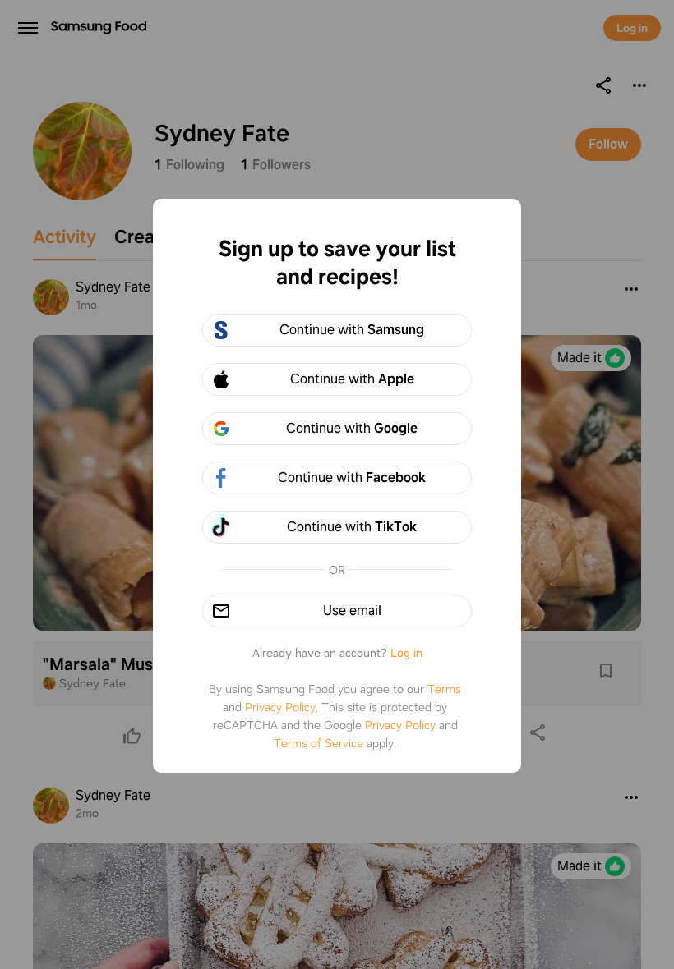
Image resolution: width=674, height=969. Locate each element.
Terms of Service (318, 743)
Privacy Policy (280, 707)
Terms (444, 689)
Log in (406, 652)
